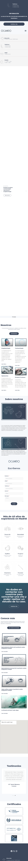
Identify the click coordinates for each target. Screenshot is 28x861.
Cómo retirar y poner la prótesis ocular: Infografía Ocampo (12, 690)
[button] (25, 30)
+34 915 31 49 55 (15, 5)
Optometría (4, 376)
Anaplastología (5, 348)
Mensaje (7, 496)
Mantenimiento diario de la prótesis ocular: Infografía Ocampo (13, 648)
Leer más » (3, 364)
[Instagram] (16, 851)
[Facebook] (11, 851)
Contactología (19, 348)
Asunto (6, 491)
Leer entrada (4, 651)
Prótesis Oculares (20, 377)
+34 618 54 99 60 (15, 6)
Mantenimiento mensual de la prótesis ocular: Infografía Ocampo (14, 669)
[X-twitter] (14, 851)
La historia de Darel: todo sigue (10, 710)
